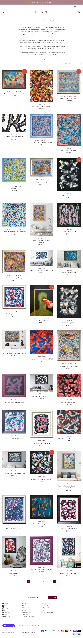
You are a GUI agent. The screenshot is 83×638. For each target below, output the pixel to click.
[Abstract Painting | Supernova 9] (41, 86)
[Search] (79, 12)
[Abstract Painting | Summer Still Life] (14, 79)
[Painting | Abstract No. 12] (41, 424)
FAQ (43, 610)
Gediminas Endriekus (41, 318)
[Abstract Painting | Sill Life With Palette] (41, 219)
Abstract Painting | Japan (68, 402)
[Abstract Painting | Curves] (69, 82)
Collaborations (26, 612)
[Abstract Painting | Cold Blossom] (14, 215)
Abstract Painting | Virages (14, 278)
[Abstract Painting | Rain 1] (41, 507)
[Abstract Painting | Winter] (69, 552)
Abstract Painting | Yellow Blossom (14, 187)
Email (6, 604)
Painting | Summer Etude (41, 182)
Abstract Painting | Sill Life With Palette (41, 241)
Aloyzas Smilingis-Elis (14, 91)
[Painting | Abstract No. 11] (14, 422)
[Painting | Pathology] (41, 300)
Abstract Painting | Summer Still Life (14, 94)
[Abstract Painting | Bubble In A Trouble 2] (69, 466)
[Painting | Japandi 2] (69, 301)
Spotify (6, 614)
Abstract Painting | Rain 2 (68, 231)
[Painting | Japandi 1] (69, 174)
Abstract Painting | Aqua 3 (69, 150)
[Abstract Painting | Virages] (14, 261)
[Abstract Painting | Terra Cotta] (69, 422)
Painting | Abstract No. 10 (14, 573)
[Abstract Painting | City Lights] (14, 459)
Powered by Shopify (28, 632)
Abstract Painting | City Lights (14, 473)
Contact (24, 610)
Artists (24, 606)
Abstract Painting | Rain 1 (41, 524)
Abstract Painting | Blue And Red (41, 359)
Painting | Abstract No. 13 (14, 528)
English (20, 626)
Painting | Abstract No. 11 (14, 438)
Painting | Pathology (41, 320)
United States (34, 626)
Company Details (47, 612)
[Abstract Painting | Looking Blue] (41, 258)
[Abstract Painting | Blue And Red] (41, 342)
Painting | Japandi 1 (68, 195)
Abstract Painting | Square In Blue (41, 142)
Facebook (7, 606)
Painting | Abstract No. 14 (14, 314)
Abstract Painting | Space (68, 272)
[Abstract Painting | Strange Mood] (14, 339)
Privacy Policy (46, 604)
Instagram (7, 608)
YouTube (7, 616)
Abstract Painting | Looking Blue (41, 270)
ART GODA (17, 632)
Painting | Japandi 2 (68, 323)
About (24, 604)
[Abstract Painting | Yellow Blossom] (14, 170)
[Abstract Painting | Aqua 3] (69, 130)
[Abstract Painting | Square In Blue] (41, 126)
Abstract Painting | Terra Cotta (68, 438)
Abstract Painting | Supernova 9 (41, 106)
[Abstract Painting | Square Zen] (14, 385)
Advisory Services (27, 608)
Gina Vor (41, 104)
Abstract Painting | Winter (69, 573)
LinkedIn (7, 610)
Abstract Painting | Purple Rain (41, 569)
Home (31, 24)
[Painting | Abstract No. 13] (14, 509)
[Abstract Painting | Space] (69, 259)
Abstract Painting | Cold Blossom (14, 231)
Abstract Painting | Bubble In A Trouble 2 (68, 487)
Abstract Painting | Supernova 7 (41, 479)
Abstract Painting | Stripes (69, 366)
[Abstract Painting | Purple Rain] (41, 550)
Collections (37, 24)
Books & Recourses (28, 616)
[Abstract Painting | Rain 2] (69, 215)
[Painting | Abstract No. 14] (14, 297)
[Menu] (3, 12)
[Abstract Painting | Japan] (69, 385)
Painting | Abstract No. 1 (68, 528)
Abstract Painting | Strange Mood (14, 353)
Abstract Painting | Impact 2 (14, 136)
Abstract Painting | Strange (41, 396)
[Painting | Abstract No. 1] (69, 509)
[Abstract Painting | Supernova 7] (41, 462)
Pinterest (7, 612)
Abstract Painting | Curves (68, 98)
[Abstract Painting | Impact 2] (14, 123)
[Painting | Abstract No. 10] (14, 552)
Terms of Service (47, 606)
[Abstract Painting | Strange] (41, 382)
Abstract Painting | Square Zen (14, 402)
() (76, 6)
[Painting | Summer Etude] (41, 167)
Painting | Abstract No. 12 (41, 443)
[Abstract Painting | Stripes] (69, 345)
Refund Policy (46, 608)
